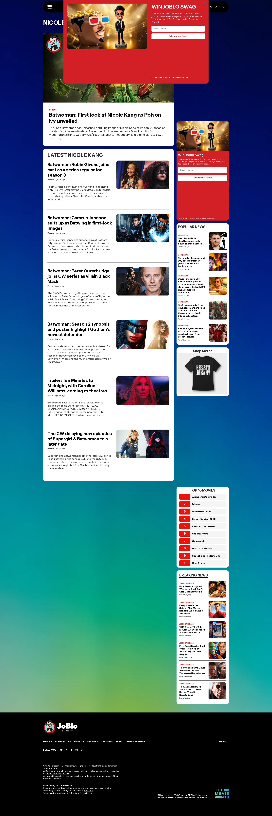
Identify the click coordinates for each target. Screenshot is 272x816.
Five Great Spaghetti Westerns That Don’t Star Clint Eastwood (191, 589)
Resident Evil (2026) (203, 526)
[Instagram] (211, 7)
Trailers (92, 741)
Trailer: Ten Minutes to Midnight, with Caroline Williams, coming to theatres (77, 386)
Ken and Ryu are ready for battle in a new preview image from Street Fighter (190, 332)
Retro (120, 741)
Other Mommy (200, 533)
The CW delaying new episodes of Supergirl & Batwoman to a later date (79, 439)
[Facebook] (72, 750)
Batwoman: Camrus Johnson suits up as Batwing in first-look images (79, 223)
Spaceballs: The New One (206, 555)
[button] (49, 7)
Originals (107, 741)
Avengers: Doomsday (204, 496)
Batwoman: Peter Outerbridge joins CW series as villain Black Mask (78, 276)
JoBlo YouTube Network (58, 773)
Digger (196, 504)
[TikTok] (216, 7)
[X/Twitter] (66, 750)
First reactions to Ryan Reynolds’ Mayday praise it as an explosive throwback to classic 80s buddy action (191, 310)
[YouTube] (61, 750)
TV (69, 741)
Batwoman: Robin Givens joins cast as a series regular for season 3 (78, 170)
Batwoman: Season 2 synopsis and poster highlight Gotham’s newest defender (78, 329)
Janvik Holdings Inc (92, 771)
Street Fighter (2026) (204, 518)
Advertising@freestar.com (81, 793)
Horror (60, 741)
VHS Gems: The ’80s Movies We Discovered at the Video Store (192, 630)
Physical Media (136, 741)
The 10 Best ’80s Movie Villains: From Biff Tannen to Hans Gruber (192, 670)
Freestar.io (88, 790)
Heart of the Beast (202, 548)
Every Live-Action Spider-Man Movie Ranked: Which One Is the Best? (191, 609)
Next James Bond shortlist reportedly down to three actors (190, 241)
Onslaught (198, 541)
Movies (47, 741)
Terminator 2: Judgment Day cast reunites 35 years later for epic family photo (191, 262)
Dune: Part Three (201, 511)
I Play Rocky (198, 563)
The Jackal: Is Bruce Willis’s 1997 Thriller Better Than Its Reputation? (190, 690)
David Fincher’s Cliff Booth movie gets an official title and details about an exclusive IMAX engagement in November (191, 286)
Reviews (79, 741)
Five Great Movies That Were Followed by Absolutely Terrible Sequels (192, 650)
